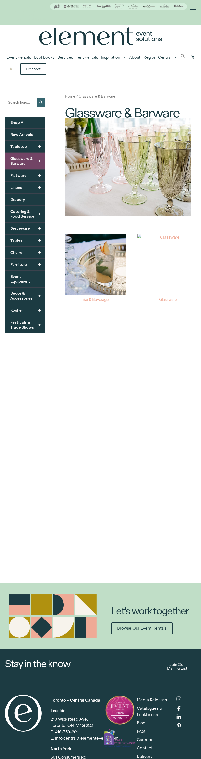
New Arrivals (21, 134)
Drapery (17, 199)
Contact (33, 69)
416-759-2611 (67, 732)
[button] (183, 57)
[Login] (11, 69)
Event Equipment (20, 278)
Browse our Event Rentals (142, 628)
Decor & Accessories (25, 295)
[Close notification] (193, 12)
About (134, 57)
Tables (25, 240)
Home (70, 96)
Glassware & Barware (25, 160)
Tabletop (25, 146)
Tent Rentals (87, 57)
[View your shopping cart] (192, 57)
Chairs (25, 252)
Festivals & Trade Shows (25, 324)
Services (65, 57)
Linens (25, 187)
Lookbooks (44, 57)
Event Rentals (18, 57)
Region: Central (157, 57)
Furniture (25, 264)
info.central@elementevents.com (87, 738)
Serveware (25, 228)
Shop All (17, 122)
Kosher (25, 310)
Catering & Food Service (25, 213)
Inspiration (110, 57)
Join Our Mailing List (177, 666)
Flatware (25, 175)
